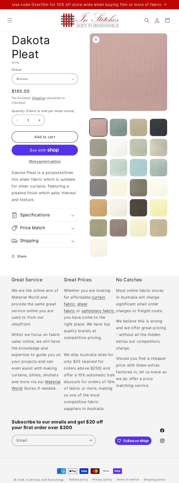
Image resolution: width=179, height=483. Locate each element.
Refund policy (78, 479)
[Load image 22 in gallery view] (118, 228)
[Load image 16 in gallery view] (158, 188)
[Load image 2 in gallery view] (118, 127)
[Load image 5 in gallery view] (98, 147)
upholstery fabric (98, 310)
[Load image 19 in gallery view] (138, 208)
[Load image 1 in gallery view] (98, 127)
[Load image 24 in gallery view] (158, 228)
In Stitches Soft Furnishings (45, 479)
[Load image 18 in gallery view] (118, 208)
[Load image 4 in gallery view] (158, 127)
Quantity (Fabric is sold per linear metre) (43, 111)
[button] (10, 20)
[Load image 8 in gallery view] (158, 147)
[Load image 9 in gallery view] (98, 167)
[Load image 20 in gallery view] (158, 208)
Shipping (38, 98)
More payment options (45, 161)
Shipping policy (154, 479)
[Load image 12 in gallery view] (158, 167)
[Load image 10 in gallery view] (118, 167)
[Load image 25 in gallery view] (98, 248)
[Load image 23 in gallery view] (138, 228)
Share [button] (22, 256)
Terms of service (128, 479)
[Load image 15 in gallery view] (138, 188)
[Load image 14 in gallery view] (118, 188)
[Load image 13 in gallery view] (98, 188)
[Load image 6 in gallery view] (118, 147)
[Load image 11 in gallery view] (138, 167)
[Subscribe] (90, 440)
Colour (17, 69)
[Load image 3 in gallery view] (138, 127)
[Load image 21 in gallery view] (98, 228)
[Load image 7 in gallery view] (138, 147)
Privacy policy (102, 479)
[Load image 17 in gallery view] (98, 208)
